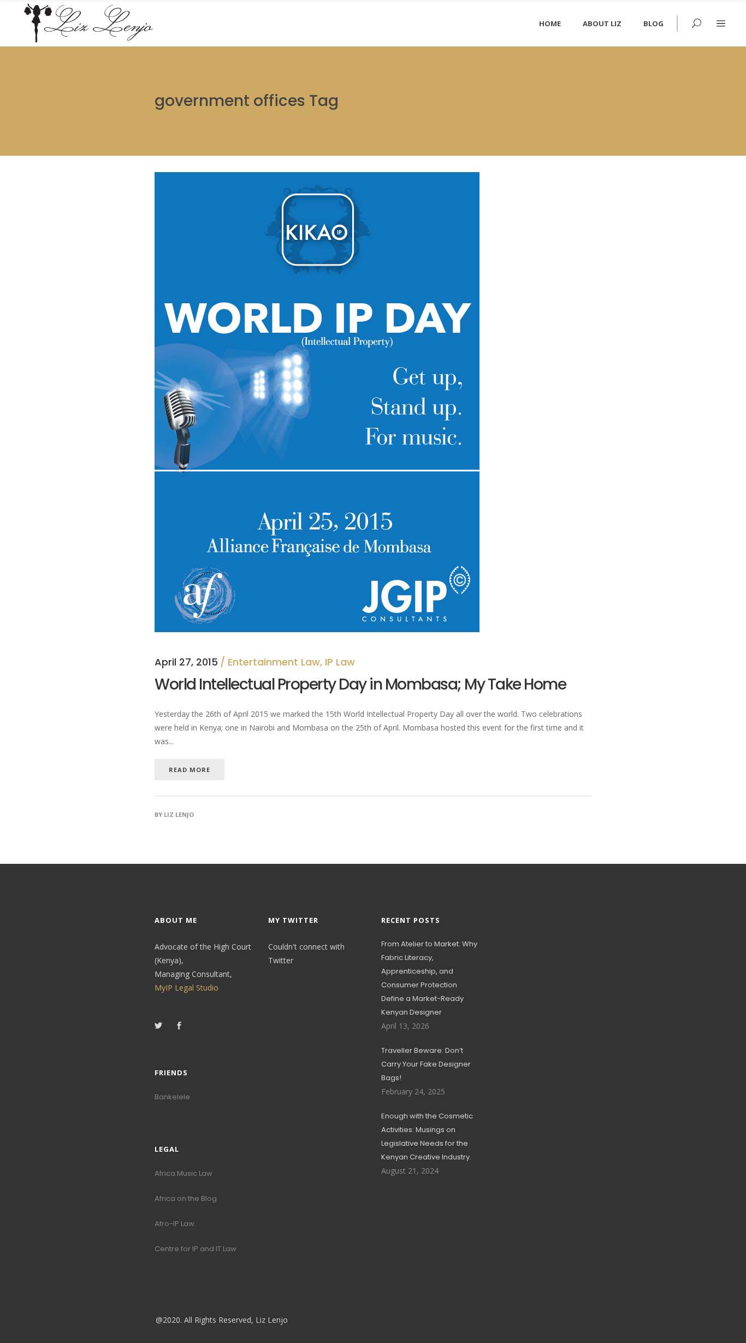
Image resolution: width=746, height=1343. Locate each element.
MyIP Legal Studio (186, 987)
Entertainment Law (274, 662)
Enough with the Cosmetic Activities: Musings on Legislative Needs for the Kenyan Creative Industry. (427, 1136)
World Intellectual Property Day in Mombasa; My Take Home (360, 684)
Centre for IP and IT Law (195, 1249)
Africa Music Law (183, 1173)
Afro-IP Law (174, 1223)
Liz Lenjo (179, 814)
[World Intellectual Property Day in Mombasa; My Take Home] (317, 179)
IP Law (340, 662)
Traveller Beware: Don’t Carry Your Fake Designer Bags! (426, 1064)
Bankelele (172, 1097)
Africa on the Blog (186, 1198)
